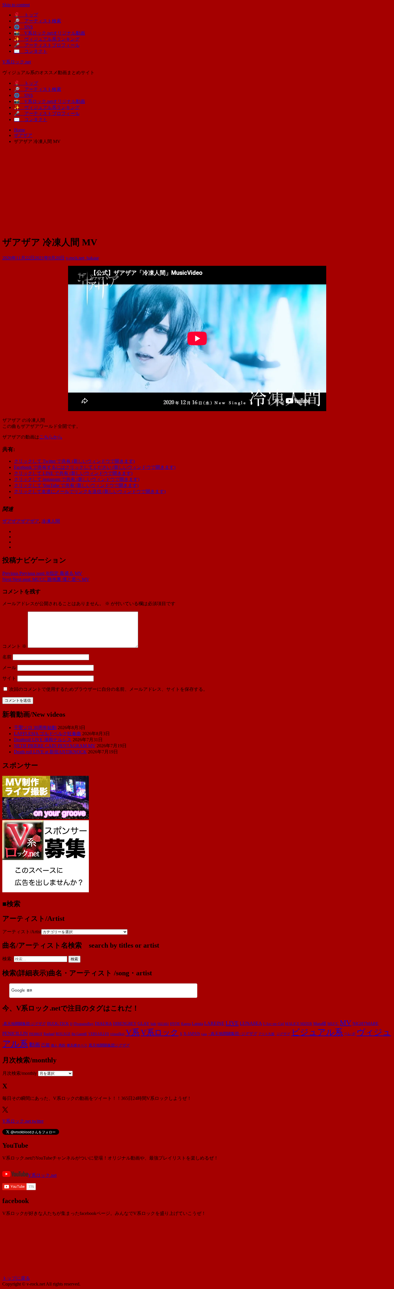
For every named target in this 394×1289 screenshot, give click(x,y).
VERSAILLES (98, 1034)
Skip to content (16, 4)
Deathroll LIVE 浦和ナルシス (43, 739)
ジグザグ (283, 1034)
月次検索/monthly (19, 1073)
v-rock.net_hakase (82, 257)
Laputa (197, 1023)
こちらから (50, 436)
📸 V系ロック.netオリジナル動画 (49, 33)
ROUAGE (63, 1034)
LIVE (232, 1023)
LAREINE (214, 1023)
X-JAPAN (191, 1034)
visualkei (117, 1034)
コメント (14, 646)
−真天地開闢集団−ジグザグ (232, 1034)
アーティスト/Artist (21, 931)
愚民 (62, 1045)
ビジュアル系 (317, 1032)
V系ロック (160, 1032)
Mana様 (319, 1023)
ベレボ (349, 1034)
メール (9, 667)
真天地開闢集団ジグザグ (109, 1045)
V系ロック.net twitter (23, 1121)
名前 (7, 656)
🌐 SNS (23, 27)
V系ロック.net (16, 61)
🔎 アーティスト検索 (37, 20)
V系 (133, 1032)
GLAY (143, 1023)
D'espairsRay (84, 1024)
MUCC (333, 1023)
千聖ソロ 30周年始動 (35, 727)
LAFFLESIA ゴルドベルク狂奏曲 (47, 733)
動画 (34, 1045)
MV (345, 1022)
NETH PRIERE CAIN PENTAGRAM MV (54, 745)
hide (153, 1024)
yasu (204, 1034)
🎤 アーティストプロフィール (47, 45)
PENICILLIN (15, 1033)
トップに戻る (16, 1278)
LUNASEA (251, 1023)
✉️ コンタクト (30, 51)
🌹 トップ (26, 14)
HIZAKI (163, 1023)
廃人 (54, 1045)
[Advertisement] (197, 189)
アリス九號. (266, 1034)
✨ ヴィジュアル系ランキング (47, 39)
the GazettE (79, 1034)
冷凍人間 (51, 521)
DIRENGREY (124, 1023)
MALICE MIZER (298, 1023)
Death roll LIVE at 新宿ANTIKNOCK (50, 751)
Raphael (49, 1034)
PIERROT (35, 1034)
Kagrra (186, 1024)
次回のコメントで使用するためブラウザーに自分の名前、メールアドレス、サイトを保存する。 (108, 689)
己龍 (45, 1045)
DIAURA (103, 1023)
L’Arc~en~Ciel (273, 1023)
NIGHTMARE (365, 1023)
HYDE (175, 1023)
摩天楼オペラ (77, 1045)
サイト (9, 678)
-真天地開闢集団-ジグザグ (24, 1023)
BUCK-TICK (58, 1023)
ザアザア (11, 521)
